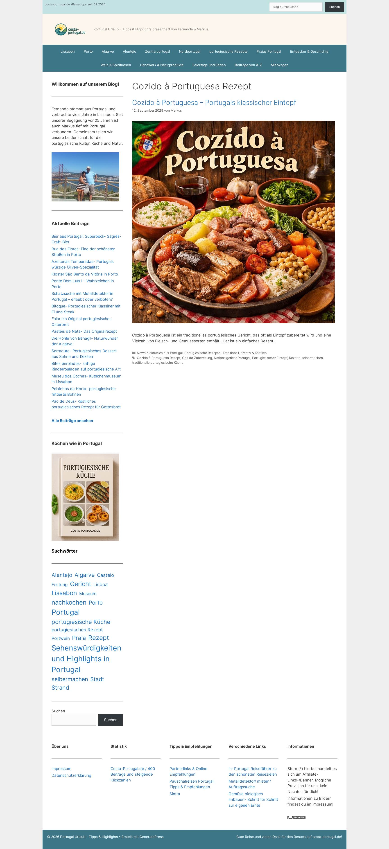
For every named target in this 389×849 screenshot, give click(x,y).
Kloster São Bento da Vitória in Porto (85, 274)
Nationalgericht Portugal (232, 358)
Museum (87, 593)
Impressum (61, 768)
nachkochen (69, 602)
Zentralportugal (157, 51)
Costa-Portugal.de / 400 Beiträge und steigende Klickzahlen (133, 774)
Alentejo (129, 51)
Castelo (105, 575)
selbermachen (312, 358)
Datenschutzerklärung (71, 775)
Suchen (334, 7)
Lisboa (100, 584)
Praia (79, 637)
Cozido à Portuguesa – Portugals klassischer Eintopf (214, 102)
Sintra (175, 794)
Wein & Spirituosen (116, 65)
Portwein (61, 638)
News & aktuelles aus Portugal (160, 353)
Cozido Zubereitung (197, 358)
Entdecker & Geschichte (309, 51)
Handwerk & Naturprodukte (161, 65)
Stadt (97, 679)
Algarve (108, 51)
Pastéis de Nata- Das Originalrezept (84, 331)
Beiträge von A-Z (248, 65)
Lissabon (68, 51)
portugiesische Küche (81, 621)
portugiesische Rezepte (228, 51)
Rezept (294, 358)
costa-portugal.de (326, 837)
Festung (60, 584)
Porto (88, 51)
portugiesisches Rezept (77, 629)
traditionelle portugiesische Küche (157, 362)
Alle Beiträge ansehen (72, 420)
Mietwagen (279, 65)
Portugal (66, 612)
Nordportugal (189, 51)
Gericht (80, 584)
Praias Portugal (269, 51)
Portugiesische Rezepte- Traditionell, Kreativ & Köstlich (225, 353)
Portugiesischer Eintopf (269, 358)
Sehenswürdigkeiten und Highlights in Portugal (86, 659)
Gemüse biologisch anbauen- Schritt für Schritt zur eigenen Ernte (253, 800)
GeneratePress (152, 837)
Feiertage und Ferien (209, 65)
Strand (60, 687)
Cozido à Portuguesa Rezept (158, 358)
